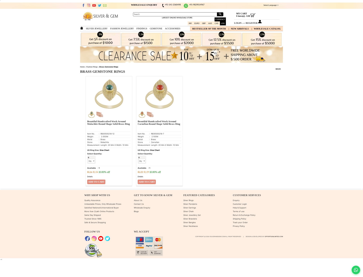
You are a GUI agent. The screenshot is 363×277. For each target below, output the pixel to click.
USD (223, 23)
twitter (99, 5)
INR (190, 23)
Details (90, 177)
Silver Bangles (189, 222)
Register (252, 23)
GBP (204, 23)
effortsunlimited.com (274, 236)
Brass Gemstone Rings (108, 67)
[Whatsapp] (186, 7)
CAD (216, 23)
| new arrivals (239, 29)
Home (82, 67)
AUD (210, 23)
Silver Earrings (189, 208)
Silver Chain (188, 211)
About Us (138, 200)
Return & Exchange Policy (244, 215)
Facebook (83, 5)
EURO (196, 23)
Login (238, 23)
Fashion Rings (92, 67)
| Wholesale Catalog (266, 29)
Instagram (89, 5)
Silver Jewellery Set (192, 215)
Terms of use (238, 211)
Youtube (94, 5)
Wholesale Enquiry (142, 208)
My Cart (241, 13)
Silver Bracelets (190, 219)
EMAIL (105, 5)
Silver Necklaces (190, 226)
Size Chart (104, 150)
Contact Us (139, 204)
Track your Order (240, 222)
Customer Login (240, 204)
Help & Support (239, 208)
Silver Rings (188, 200)
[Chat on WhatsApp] (356, 270)
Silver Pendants (190, 204)
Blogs (136, 211)
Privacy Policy (239, 226)
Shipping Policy (239, 219)
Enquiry (236, 200)
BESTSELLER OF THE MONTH (209, 29)
